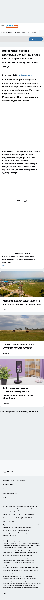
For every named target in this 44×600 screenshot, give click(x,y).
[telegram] (26, 201)
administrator (26, 74)
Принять (35, 39)
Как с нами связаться (10, 493)
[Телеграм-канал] (11, 471)
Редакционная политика (11, 489)
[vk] (19, 201)
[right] (41, 33)
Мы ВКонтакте (19, 32)
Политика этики (8, 484)
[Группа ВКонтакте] (4, 471)
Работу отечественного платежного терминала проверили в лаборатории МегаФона (18, 261)
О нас (4, 497)
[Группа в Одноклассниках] (8, 471)
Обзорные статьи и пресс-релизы (14, 480)
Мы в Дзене (31, 32)
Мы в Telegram (6, 32)
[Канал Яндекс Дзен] (15, 471)
